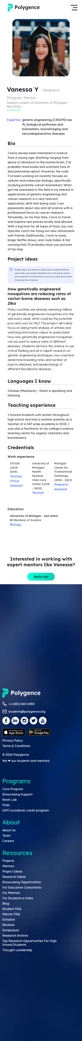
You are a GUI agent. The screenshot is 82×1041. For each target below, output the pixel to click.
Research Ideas (14, 877)
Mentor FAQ (11, 914)
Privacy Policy (12, 740)
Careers (8, 841)
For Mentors (11, 893)
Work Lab (9, 800)
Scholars (8, 919)
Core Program (12, 789)
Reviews (8, 925)
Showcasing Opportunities (21, 882)
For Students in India (17, 898)
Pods (6, 805)
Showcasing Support (17, 794)
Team (6, 835)
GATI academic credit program (25, 810)
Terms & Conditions (16, 746)
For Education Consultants (21, 887)
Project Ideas (12, 871)
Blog (5, 903)
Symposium (10, 930)
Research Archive (15, 935)
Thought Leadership (17, 950)
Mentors (8, 866)
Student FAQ (11, 909)
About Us (8, 830)
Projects (8, 861)
